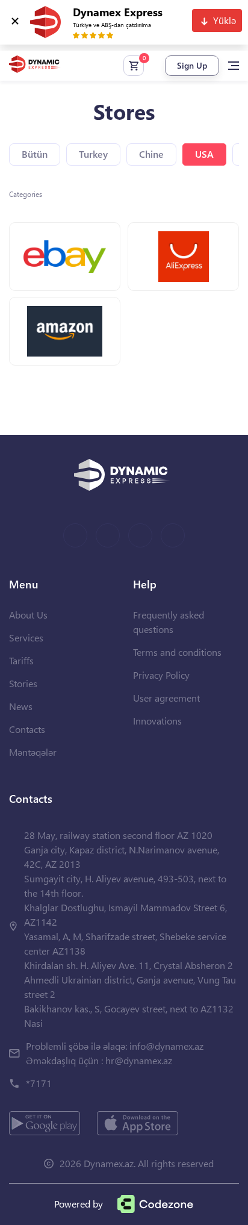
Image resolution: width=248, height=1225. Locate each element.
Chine (151, 154)
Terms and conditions (177, 652)
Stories (23, 683)
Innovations (157, 720)
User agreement (166, 697)
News (21, 706)
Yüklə (224, 20)
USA (204, 154)
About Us (28, 614)
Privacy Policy (161, 675)
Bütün (35, 154)
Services (26, 637)
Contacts (27, 729)
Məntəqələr (33, 752)
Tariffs (21, 660)
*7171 (39, 1083)
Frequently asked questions (168, 621)
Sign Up (192, 65)
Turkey (93, 154)
